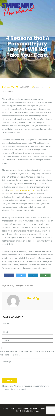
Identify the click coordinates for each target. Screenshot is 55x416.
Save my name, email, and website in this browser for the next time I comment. (27, 353)
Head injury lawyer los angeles (20, 285)
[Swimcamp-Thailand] (18, 9)
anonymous (38, 87)
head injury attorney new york (23, 190)
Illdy (10, 409)
